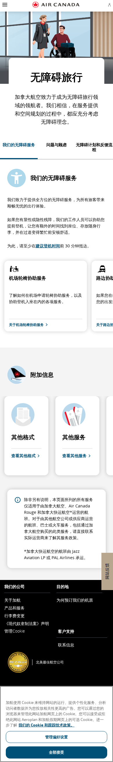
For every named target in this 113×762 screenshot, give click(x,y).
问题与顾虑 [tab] (56, 144)
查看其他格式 (23, 455)
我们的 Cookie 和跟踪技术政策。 (46, 725)
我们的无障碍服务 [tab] (19, 144)
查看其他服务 (74, 455)
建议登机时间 (48, 246)
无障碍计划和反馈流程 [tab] (94, 147)
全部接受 (56, 752)
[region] (56, 724)
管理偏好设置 (56, 736)
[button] (4, 4)
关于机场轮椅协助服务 (26, 325)
